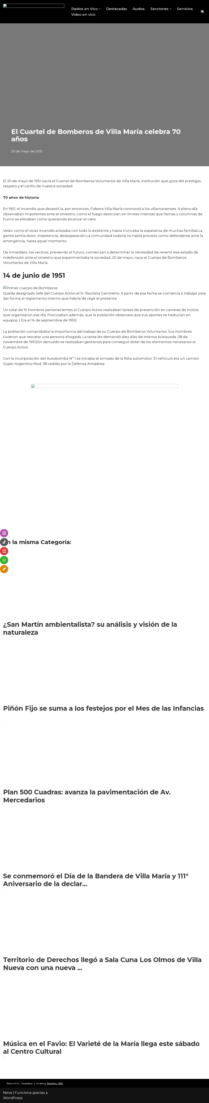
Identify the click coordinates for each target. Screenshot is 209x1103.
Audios (139, 9)
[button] (99, 9)
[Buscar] (202, 11)
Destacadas (116, 9)
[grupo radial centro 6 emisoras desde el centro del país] (33, 12)
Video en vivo (83, 14)
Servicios (185, 9)
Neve (7, 1093)
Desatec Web (55, 1083)
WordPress (13, 1098)
